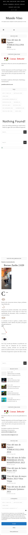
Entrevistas (6, 102)
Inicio (4, 1)
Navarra (23, 1)
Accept (14, 523)
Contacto (11, 7)
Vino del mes (13, 1)
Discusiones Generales (9, 99)
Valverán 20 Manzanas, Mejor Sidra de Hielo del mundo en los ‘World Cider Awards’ (13, 381)
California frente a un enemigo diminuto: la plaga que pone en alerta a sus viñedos (14, 374)
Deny (14, 527)
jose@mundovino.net (7, 84)
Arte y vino (17, 7)
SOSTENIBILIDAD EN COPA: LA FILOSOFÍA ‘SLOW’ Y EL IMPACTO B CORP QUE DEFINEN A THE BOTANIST (13, 400)
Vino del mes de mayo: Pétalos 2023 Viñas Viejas (17, 478)
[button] (26, 510)
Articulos (17, 4)
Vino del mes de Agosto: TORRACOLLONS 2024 (15, 43)
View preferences (14, 531)
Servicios (22, 4)
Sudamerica (11, 4)
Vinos (18, 1)
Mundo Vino (14, 18)
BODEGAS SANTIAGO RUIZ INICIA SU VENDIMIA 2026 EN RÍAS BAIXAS (13, 394)
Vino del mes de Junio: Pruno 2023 (16, 469)
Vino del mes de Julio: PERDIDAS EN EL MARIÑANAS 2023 (16, 460)
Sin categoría (7, 108)
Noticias (5, 4)
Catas (8, 1)
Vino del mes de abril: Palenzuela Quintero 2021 (16, 489)
